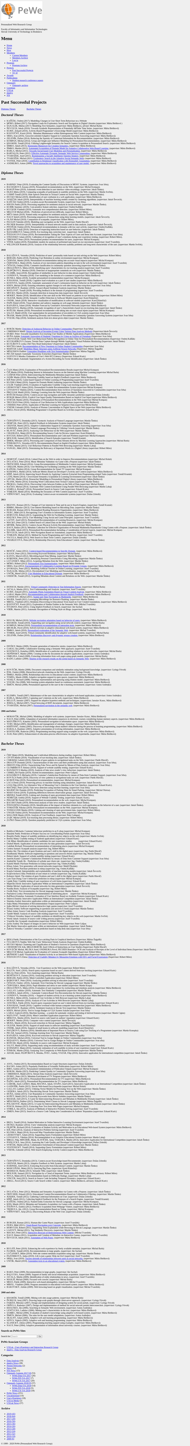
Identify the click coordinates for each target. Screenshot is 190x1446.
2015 (11, 1424)
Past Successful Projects (22, 70)
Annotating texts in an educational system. (46, 1261)
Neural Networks (14, 1365)
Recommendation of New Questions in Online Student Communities (53, 346)
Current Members (20, 55)
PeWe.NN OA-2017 (21, 1378)
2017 (11, 1419)
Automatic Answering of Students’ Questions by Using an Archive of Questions (56, 336)
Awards (10, 75)
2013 (11, 1429)
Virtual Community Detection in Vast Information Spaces (56, 587)
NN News (11, 1370)
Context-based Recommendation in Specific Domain (52, 551)
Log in (15, 60)
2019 (11, 1414)
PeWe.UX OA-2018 (21, 1390)
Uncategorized (13, 1395)
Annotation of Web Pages (42, 1237)
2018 (11, 1416)
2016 (11, 1421)
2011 (11, 1434)
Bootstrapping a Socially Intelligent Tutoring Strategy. (55, 156)
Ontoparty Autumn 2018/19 (19, 1383)
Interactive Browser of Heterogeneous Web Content (51, 1232)
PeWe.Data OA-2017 (21, 1375)
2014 (11, 1426)
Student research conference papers (27, 80)
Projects (10, 68)
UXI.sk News (13, 1403)
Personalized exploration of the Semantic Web (48, 630)
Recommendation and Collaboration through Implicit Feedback (55, 594)
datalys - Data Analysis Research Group (24, 1350)
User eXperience (14, 1398)
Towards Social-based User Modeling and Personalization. (54, 151)
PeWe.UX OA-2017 (21, 1380)
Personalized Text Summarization (42, 563)
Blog (9, 50)
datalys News (12, 1363)
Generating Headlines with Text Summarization (48, 351)
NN (8, 95)
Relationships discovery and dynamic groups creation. (54, 635)
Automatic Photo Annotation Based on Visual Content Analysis (56, 592)
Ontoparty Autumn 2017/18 (19, 1373)
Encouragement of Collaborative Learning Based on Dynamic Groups (56, 566)
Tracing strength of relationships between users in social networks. (54, 1258)
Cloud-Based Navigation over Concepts (43, 1225)
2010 (11, 1436)
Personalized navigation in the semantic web (53, 705)
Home (9, 45)
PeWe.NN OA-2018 (21, 1388)
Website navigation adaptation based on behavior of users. (54, 620)
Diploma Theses (8, 109)
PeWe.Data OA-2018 (21, 1385)
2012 (11, 1431)
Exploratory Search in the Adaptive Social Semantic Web (58, 158)
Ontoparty (11, 83)
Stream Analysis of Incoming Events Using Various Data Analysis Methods (59, 331)
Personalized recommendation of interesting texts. (53, 625)
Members (11, 53)
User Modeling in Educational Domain (45, 573)
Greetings (11, 88)
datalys (10, 93)
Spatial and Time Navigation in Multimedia (52, 597)
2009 (10, 1439)
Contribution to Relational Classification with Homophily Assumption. (59, 161)
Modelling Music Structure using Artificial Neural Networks (50, 349)
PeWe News (12, 1393)
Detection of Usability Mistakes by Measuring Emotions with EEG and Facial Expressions (68, 957)
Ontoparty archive (20, 85)
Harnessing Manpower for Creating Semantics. (48, 146)
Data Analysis (13, 1360)
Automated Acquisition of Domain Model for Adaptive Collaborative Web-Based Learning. (69, 148)
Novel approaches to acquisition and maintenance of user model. (61, 163)
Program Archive (19, 65)
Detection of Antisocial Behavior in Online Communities (47, 329)
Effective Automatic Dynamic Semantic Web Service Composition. (60, 153)
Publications (12, 78)
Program (10, 63)
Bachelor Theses (34, 109)
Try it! (15, 73)
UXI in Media (13, 1400)
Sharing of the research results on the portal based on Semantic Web (59, 658)
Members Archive (20, 58)
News (9, 48)
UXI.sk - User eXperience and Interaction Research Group (32, 1347)
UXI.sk (10, 90)
